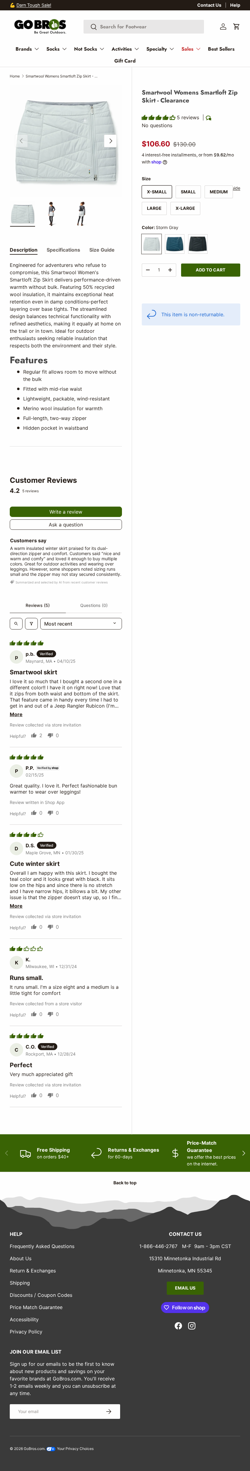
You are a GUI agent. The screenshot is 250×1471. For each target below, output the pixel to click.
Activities (122, 48)
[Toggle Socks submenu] (64, 48)
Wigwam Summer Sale (39, 5)
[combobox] (144, 27)
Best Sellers (221, 48)
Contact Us (209, 5)
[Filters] (31, 624)
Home (15, 76)
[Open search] (16, 624)
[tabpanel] (66, 346)
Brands (24, 48)
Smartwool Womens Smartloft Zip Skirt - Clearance (62, 76)
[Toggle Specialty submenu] (171, 48)
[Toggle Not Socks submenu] (101, 48)
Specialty (156, 48)
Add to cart (210, 269)
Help (235, 5)
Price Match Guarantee (36, 1307)
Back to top (125, 1182)
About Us (20, 1258)
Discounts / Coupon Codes (41, 1295)
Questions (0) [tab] (94, 605)
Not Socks (85, 48)
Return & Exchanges (33, 1271)
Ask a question (66, 525)
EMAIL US (185, 1287)
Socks (52, 48)
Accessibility (24, 1319)
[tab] (24, 250)
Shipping (20, 1283)
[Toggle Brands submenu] (36, 48)
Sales (187, 48)
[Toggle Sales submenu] (198, 48)
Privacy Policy (26, 1332)
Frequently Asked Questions (42, 1246)
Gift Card (125, 60)
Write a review (65, 512)
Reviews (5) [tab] (38, 605)
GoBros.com (34, 1448)
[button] (236, 26)
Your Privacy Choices (75, 1448)
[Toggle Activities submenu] (136, 48)
